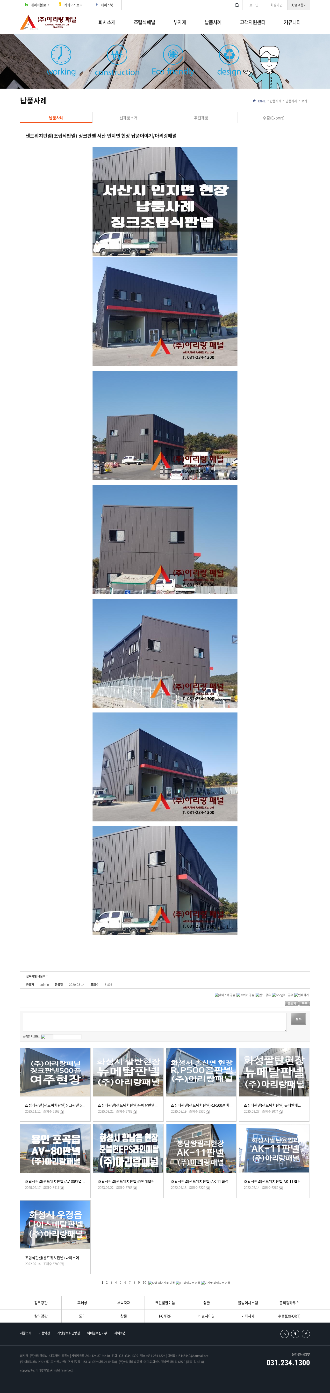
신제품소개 (129, 118)
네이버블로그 (40, 4)
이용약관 (44, 1333)
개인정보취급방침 (68, 1333)
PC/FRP (165, 1316)
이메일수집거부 (97, 1333)
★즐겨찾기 (299, 4)
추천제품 (201, 118)
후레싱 (82, 1302)
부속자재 (123, 1302)
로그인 (253, 4)
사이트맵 (120, 1333)
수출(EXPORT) (289, 1316)
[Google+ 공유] (282, 994)
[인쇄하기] (301, 994)
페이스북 (107, 4)
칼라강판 (41, 1316)
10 (144, 1282)
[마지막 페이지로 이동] (215, 1282)
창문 (123, 1316)
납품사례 (213, 22)
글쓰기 (291, 1003)
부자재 (179, 22)
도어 (82, 1316)
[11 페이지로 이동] (188, 1282)
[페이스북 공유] (225, 994)
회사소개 (106, 22)
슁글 (206, 1302)
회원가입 (276, 4)
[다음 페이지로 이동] (161, 1282)
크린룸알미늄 (165, 1302)
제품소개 (25, 1333)
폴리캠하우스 (289, 1302)
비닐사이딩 (206, 1316)
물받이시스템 (248, 1302)
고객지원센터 (252, 22)
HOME (261, 101)
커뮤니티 (292, 22)
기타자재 (248, 1316)
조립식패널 (144, 22)
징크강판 (41, 1302)
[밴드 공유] (263, 994)
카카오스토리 (73, 4)
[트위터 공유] (245, 994)
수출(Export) (273, 118)
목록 (305, 1003)
